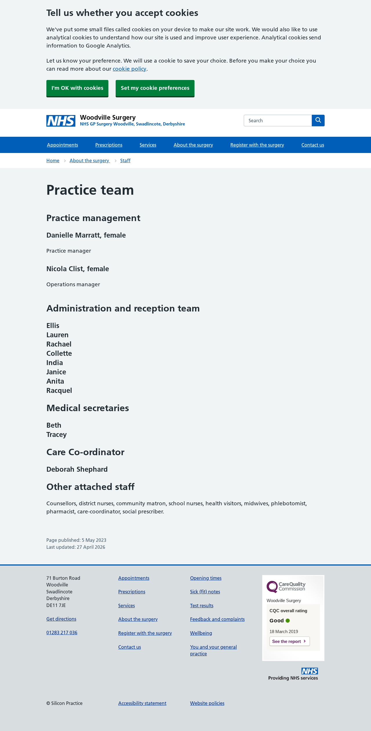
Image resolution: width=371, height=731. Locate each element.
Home (52, 160)
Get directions (61, 619)
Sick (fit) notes (205, 592)
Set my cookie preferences (155, 88)
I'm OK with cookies (77, 88)
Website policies (207, 703)
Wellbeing (201, 633)
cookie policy (129, 68)
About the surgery (193, 145)
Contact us (312, 145)
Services (148, 145)
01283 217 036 (61, 632)
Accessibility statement (142, 703)
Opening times (205, 578)
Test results (201, 605)
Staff (125, 160)
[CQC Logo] (286, 591)
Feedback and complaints (217, 619)
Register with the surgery (257, 145)
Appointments (62, 145)
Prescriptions (108, 145)
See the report (286, 641)
